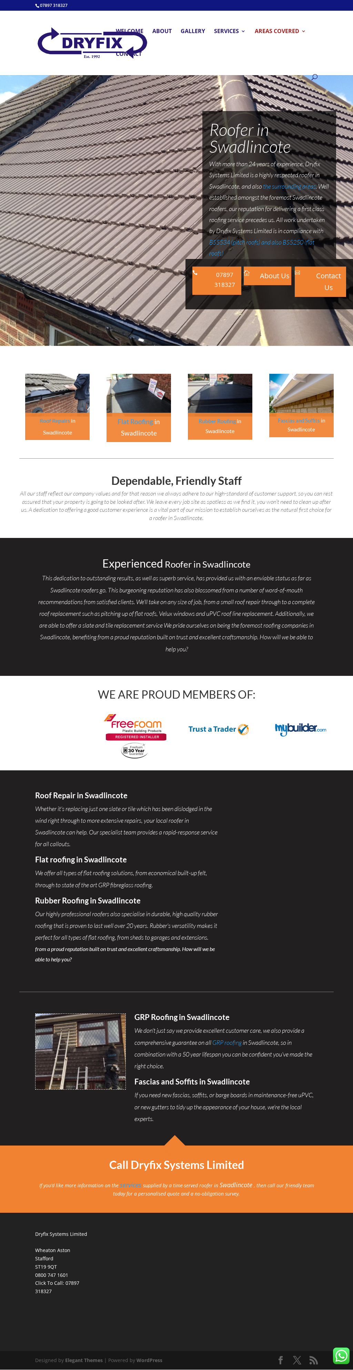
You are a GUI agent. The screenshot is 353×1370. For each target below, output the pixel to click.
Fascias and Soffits (299, 420)
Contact (129, 54)
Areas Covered (277, 32)
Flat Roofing (135, 422)
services (131, 1185)
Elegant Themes (84, 1360)
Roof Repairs (55, 420)
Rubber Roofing (217, 421)
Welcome (129, 32)
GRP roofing (227, 1042)
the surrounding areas (289, 186)
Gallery (193, 32)
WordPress (149, 1360)
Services (226, 32)
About (162, 32)
